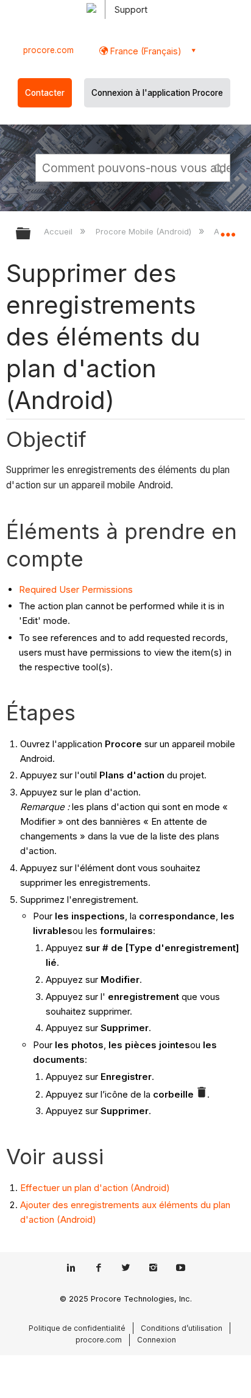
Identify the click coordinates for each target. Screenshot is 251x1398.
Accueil (59, 231)
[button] (219, 167)
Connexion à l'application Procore (157, 93)
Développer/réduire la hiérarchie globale (31, 234)
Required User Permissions (76, 589)
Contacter (45, 93)
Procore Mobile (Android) (144, 231)
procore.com (48, 50)
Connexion (156, 1339)
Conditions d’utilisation (181, 1328)
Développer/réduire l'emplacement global (228, 229)
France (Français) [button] (145, 51)
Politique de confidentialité (77, 1328)
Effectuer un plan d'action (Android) (95, 1187)
